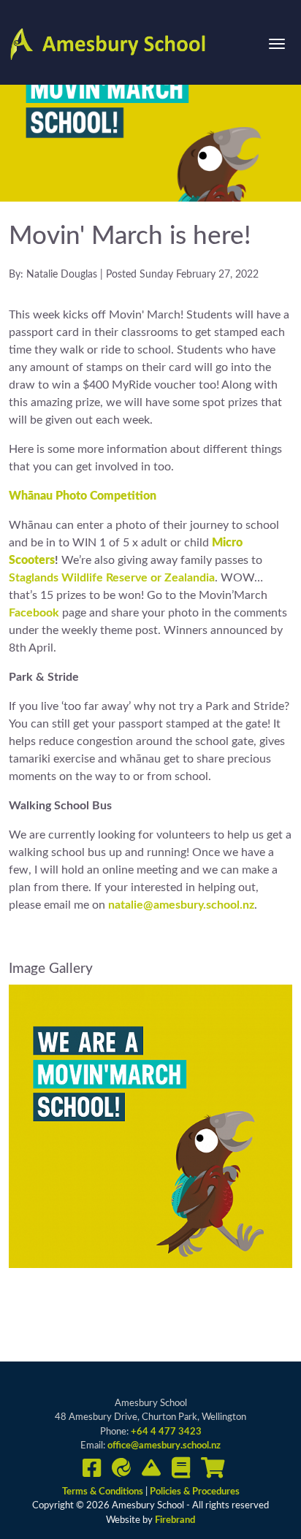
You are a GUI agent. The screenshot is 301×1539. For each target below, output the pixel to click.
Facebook (34, 613)
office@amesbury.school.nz (164, 1446)
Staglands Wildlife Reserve (78, 578)
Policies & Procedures (195, 1492)
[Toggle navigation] (277, 44)
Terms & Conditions (103, 1492)
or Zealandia (182, 578)
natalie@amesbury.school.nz (181, 905)
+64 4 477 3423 (166, 1432)
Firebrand (175, 1520)
